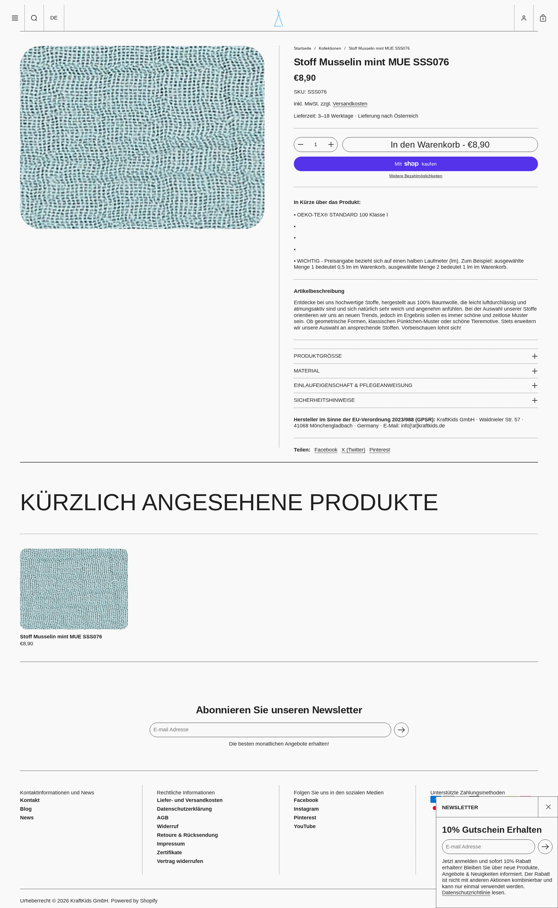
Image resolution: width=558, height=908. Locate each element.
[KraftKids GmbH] (279, 18)
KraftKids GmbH (89, 901)
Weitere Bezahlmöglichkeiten (415, 175)
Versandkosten (350, 104)
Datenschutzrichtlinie (466, 893)
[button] (34, 18)
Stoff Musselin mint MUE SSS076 (74, 597)
